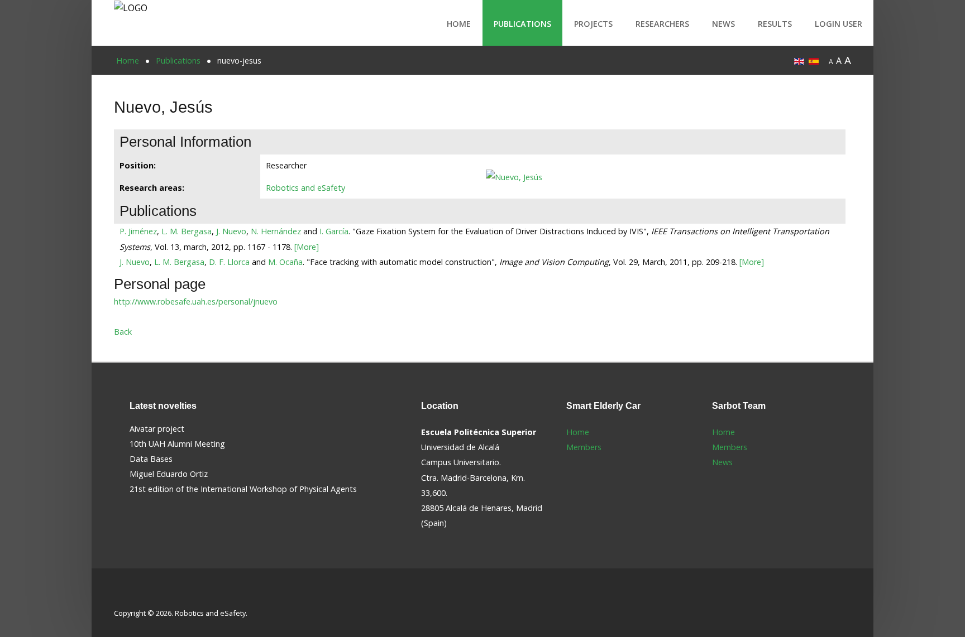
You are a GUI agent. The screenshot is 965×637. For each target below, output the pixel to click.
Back (123, 331)
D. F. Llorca (229, 262)
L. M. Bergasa (186, 231)
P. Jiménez (138, 231)
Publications (522, 23)
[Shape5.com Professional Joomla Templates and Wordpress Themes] (137, 595)
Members (583, 447)
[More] (306, 247)
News (723, 23)
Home (459, 23)
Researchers (662, 23)
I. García (333, 231)
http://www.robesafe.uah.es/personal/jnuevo (196, 301)
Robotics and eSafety (305, 187)
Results (775, 23)
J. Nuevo (231, 231)
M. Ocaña (285, 262)
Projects (593, 23)
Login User (838, 23)
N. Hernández (276, 231)
